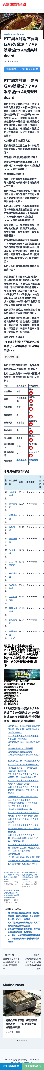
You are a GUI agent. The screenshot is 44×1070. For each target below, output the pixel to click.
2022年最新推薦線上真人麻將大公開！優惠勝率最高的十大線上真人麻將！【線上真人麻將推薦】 (24, 847)
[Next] (37, 1014)
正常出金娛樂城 (11, 1066)
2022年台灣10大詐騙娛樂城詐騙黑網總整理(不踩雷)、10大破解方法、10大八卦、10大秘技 (23, 767)
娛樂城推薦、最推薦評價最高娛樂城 (24, 726)
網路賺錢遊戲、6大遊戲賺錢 (20, 748)
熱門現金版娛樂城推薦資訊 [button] (16, 690)
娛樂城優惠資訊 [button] (11, 695)
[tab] (17, 1040)
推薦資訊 (7, 34)
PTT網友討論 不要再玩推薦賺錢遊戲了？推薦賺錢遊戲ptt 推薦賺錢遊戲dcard (24, 938)
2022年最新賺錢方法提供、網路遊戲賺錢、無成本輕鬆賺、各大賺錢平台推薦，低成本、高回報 (24, 916)
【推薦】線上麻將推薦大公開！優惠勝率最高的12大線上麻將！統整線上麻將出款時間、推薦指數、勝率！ (24, 860)
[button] (17, 140)
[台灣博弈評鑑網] (14, 4)
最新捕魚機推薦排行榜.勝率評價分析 (24, 761)
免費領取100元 (33, 1066)
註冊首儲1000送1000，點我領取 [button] (19, 684)
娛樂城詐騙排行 (15, 854)
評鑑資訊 (21, 34)
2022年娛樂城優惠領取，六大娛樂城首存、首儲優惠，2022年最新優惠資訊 (23, 790)
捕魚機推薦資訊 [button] (11, 701)
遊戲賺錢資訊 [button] (10, 698)
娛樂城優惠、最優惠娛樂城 (20, 752)
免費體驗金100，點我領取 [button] (16, 681)
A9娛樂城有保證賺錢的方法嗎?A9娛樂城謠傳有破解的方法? (33, 962)
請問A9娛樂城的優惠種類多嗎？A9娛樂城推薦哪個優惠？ (11, 962)
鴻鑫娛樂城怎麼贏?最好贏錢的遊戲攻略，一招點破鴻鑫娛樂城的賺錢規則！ (21, 1024)
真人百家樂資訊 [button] (11, 704)
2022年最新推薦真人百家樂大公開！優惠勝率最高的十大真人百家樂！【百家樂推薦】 (23, 838)
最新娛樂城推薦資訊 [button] (13, 687)
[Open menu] (39, 4)
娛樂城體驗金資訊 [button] (12, 693)
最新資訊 (14, 34)
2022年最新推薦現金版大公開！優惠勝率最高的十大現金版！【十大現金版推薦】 (24, 828)
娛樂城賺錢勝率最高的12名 (20, 809)
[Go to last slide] (7, 1014)
